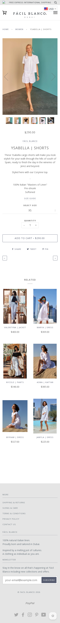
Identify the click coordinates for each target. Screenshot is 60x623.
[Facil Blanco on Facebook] (23, 615)
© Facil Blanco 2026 (29, 592)
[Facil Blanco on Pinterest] (36, 615)
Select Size (30, 205)
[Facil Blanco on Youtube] (43, 615)
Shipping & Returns (13, 502)
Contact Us (9, 524)
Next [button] (51, 76)
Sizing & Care (10, 508)
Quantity (30, 220)
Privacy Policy (10, 519)
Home (5, 29)
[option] (30, 76)
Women (19, 29)
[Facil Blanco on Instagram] (30, 615)
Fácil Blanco (30, 141)
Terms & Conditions (14, 513)
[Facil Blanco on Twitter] (16, 615)
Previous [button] (8, 76)
